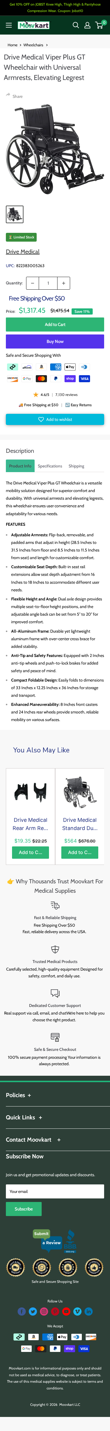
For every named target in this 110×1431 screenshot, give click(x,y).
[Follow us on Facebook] (22, 1311)
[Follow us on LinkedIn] (88, 1311)
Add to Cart (55, 324)
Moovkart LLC (69, 1404)
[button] (55, 419)
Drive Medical (23, 251)
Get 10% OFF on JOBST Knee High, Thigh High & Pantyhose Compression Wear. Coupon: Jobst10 (55, 7)
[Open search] (76, 25)
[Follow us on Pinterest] (55, 1311)
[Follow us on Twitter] (33, 1311)
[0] (99, 25)
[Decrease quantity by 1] (32, 283)
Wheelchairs (33, 44)
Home (13, 44)
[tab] (20, 466)
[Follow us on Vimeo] (77, 1311)
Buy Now (55, 341)
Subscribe (24, 1209)
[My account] (87, 25)
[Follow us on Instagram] (44, 1311)
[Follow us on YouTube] (66, 1311)
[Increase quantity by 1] (63, 283)
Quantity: (14, 283)
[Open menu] (9, 25)
